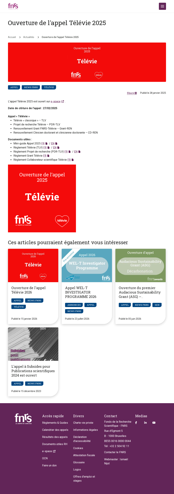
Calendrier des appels (55, 429)
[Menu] (162, 6)
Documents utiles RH (54, 444)
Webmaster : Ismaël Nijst (116, 461)
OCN (45, 458)
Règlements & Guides (55, 422)
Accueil (12, 37)
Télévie (49, 87)
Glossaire (79, 462)
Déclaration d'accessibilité (82, 439)
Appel (14, 87)
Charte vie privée (83, 422)
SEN (157, 304)
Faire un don (49, 465)
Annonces (74, 304)
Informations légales (85, 429)
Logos (77, 469)
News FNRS (31, 87)
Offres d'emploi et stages (84, 478)
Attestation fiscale (84, 455)
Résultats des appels (55, 437)
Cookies (78, 448)
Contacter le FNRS (115, 452)
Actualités (28, 37)
